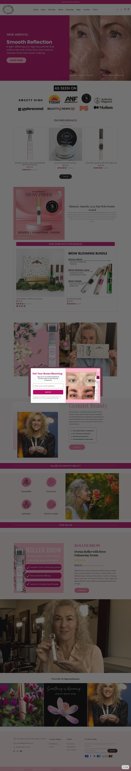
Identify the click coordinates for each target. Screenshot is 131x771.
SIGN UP (48, 392)
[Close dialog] (98, 370)
